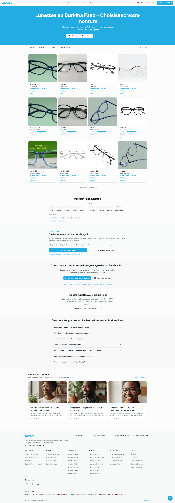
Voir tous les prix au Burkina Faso (86, 309)
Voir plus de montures (87, 188)
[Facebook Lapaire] (32, 484)
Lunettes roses (72, 474)
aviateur (118, 207)
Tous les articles (139, 377)
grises (79, 207)
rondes (92, 207)
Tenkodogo (108, 284)
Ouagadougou (97, 284)
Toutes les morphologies (106, 245)
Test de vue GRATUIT (165, 3)
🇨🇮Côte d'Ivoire (50, 494)
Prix (78, 3)
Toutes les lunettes (52, 454)
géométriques (119, 210)
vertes (51, 210)
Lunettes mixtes (115, 464)
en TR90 (70, 218)
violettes (59, 210)
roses (81, 210)
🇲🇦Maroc (66, 494)
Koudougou (86, 284)
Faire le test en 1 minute (108, 250)
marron (65, 207)
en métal (62, 218)
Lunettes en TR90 (116, 461)
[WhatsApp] (170, 498)
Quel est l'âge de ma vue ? (34, 464)
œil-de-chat (93, 210)
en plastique (53, 218)
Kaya (79, 284)
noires (58, 207)
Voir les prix (102, 36)
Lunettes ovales (94, 470)
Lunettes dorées (73, 464)
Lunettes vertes (73, 470)
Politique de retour (137, 461)
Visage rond (53, 245)
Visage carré (63, 245)
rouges (74, 210)
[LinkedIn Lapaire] (38, 484)
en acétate (53, 221)
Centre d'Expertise (137, 464)
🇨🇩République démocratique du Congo (84, 494)
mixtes (78, 218)
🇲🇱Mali (59, 494)
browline (109, 210)
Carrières (85, 3)
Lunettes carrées (94, 467)
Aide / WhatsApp (136, 467)
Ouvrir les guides (69, 250)
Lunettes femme (51, 457)
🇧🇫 (142, 3)
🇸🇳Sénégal (102, 494)
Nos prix (28, 461)
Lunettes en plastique (117, 454)
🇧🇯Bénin (28, 494)
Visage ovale (73, 245)
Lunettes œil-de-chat (96, 464)
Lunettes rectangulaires (96, 457)
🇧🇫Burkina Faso (38, 494)
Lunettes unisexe (52, 464)
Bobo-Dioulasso (69, 284)
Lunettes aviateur (94, 461)
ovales (102, 210)
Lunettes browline (94, 474)
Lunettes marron (73, 461)
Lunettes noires (73, 454)
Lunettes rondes (94, 454)
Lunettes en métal (116, 457)
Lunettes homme (51, 461)
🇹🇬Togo (111, 494)
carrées (110, 207)
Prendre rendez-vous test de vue (78, 278)
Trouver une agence (59, 3)
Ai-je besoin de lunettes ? (88, 245)
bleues (52, 207)
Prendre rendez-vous (32, 454)
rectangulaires (101, 207)
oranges (67, 210)
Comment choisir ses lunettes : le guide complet (64, 254)
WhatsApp (147, 500)
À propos (93, 3)
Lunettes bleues (73, 457)
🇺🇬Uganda (119, 494)
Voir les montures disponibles (79, 36)
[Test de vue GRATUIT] (154, 3)
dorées (73, 207)
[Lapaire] (47, 436)
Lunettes (71, 3)
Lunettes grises (73, 467)
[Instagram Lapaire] (27, 484)
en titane (61, 221)
